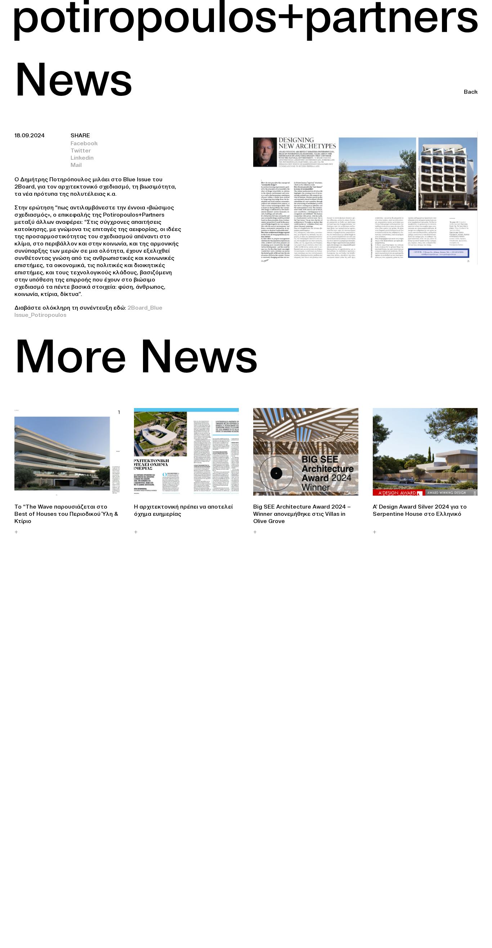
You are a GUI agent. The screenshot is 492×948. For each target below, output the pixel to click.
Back (471, 91)
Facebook (84, 143)
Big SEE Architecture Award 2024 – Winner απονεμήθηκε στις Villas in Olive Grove (302, 513)
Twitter (81, 150)
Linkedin (82, 157)
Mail (76, 164)
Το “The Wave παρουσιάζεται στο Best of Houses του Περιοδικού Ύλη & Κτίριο (66, 513)
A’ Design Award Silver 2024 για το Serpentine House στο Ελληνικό (420, 510)
